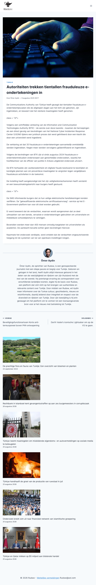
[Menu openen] (91, 6)
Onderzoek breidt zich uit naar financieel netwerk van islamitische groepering (39, 519)
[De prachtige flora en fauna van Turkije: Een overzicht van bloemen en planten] (48, 350)
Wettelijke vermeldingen (48, 578)
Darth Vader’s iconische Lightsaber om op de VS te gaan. (72, 322)
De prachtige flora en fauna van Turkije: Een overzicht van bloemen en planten (39, 366)
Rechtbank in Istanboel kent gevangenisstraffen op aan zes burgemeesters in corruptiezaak (46, 403)
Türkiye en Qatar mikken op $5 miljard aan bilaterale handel (31, 556)
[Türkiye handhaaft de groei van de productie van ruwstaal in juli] (48, 465)
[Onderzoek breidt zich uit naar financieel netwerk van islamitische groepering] (48, 502)
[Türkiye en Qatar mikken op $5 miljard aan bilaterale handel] (48, 540)
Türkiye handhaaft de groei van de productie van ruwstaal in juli (33, 481)
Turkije (10, 82)
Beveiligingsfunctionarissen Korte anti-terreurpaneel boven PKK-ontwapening (21, 322)
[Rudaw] (8, 6)
